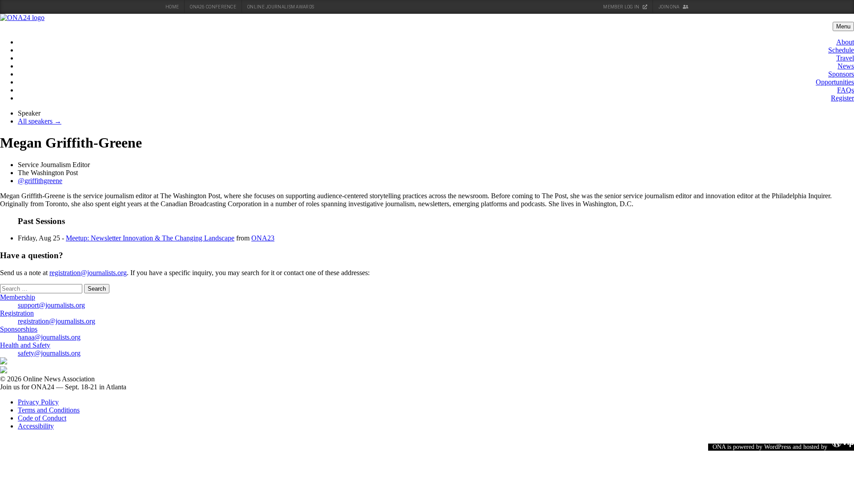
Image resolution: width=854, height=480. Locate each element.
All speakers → (39, 121)
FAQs (845, 90)
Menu (843, 26)
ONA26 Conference (213, 6)
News (846, 66)
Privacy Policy (38, 402)
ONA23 (262, 238)
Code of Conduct (42, 418)
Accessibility (36, 426)
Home (172, 6)
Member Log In (621, 6)
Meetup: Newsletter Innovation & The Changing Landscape (150, 238)
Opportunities (835, 82)
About (845, 42)
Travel (845, 58)
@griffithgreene (40, 180)
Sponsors (841, 74)
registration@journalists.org (88, 272)
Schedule (841, 50)
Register (842, 98)
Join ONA (669, 6)
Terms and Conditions (49, 410)
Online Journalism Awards (280, 6)
